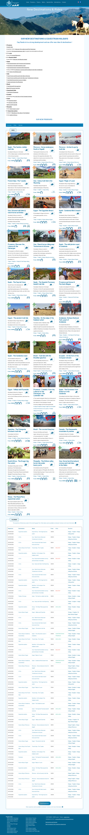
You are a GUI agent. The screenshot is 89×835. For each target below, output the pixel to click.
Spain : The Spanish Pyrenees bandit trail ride (44, 283)
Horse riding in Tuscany (31, 818)
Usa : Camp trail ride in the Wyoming (42, 182)
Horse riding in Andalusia (12, 819)
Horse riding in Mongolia (31, 829)
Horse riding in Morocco (23, 665)
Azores (8, 822)
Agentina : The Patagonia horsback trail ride (17, 430)
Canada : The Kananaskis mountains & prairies (68, 430)
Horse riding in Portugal (12, 823)
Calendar (20, 125)
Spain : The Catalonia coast (17, 356)
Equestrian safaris (22, 531)
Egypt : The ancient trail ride (18, 318)
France (38, 2)
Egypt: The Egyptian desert (43, 210)
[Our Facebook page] (80, 2)
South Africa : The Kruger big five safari (18, 462)
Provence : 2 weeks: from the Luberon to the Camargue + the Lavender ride (44, 392)
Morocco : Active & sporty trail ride (68, 148)
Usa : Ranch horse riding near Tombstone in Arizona (43, 245)
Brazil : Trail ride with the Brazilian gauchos (42, 357)
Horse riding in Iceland (31, 828)
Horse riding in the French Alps (33, 831)
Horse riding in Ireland (31, 821)
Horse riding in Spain (30, 825)
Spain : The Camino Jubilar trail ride (17, 148)
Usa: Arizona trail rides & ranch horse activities (17, 211)
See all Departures (44, 803)
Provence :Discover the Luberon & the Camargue (16, 246)
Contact (64, 2)
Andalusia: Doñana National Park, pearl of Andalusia (69, 320)
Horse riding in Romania (31, 822)
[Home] (13, 3)
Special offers (50, 2)
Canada (8, 826)
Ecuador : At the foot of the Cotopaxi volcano (69, 357)
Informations (57, 2)
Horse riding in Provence (12, 831)
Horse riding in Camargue (12, 818)
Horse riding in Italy (11, 829)
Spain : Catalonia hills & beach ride (70, 211)
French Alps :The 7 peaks (17, 181)
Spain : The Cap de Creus (17, 282)
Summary (9, 125)
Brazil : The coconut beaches (43, 429)
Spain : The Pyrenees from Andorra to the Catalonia (68, 392)
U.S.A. (19, 537)
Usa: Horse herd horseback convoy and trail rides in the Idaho (69, 463)
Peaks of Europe (22, 596)
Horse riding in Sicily (11, 828)
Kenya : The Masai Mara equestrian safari (16, 498)
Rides (15, 125)
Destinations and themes (51, 822)
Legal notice (66, 817)
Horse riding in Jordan (31, 819)
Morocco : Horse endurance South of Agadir (43, 148)
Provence (32, 2)
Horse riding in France (12, 832)
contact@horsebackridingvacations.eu (64, 819)
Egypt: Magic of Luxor (67, 181)
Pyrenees (20, 708)
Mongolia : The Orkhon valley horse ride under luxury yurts (43, 463)
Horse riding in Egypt (23, 612)
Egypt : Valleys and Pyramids (18, 389)
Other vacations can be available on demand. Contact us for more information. (44, 807)
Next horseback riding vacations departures (56, 824)
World (43, 2)
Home (27, 2)
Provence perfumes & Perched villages (67, 283)
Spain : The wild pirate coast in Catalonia (69, 245)
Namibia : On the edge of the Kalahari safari (43, 319)
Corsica (8, 825)
